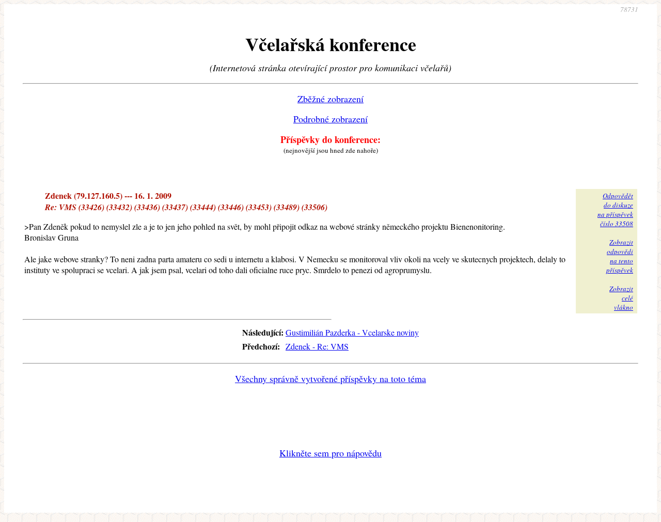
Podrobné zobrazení (330, 119)
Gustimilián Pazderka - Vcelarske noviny (352, 332)
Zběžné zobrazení (330, 98)
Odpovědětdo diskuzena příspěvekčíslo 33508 (615, 209)
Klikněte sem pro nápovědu (330, 453)
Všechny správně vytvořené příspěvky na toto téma (330, 378)
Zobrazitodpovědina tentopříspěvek (619, 256)
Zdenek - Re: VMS (317, 346)
